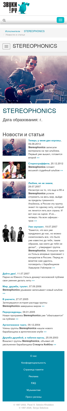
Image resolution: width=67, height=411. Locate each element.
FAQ (33, 383)
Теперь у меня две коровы (44, 140)
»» (38, 157)
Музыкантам (34, 390)
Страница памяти (33, 369)
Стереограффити (38, 163)
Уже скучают (36, 226)
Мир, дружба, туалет (15, 286)
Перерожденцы (12, 312)
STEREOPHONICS (34, 31)
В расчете (9, 299)
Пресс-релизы (34, 396)
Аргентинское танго (14, 324)
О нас (33, 355)
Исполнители (12, 31)
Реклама (33, 376)
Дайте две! (9, 273)
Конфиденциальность (33, 362)
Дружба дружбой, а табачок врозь (23, 337)
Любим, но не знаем (40, 183)
